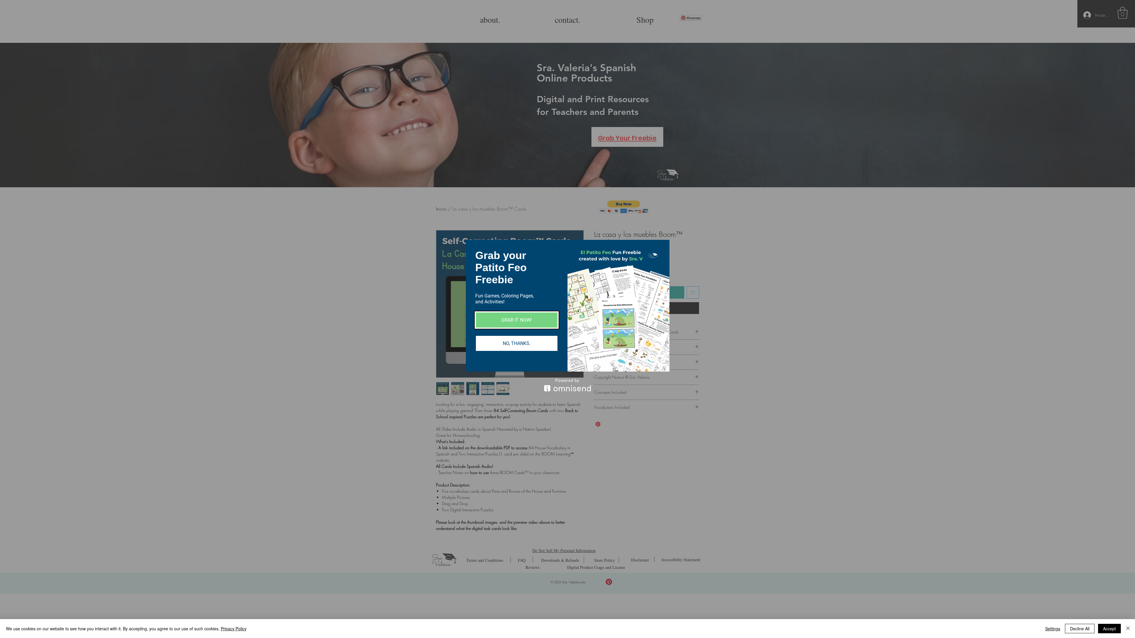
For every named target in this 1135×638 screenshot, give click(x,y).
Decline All (1079, 629)
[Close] (662, 247)
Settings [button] (1052, 629)
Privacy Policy (234, 629)
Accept (1109, 629)
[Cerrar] (1127, 628)
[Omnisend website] (567, 385)
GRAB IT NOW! (516, 320)
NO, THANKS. (517, 343)
